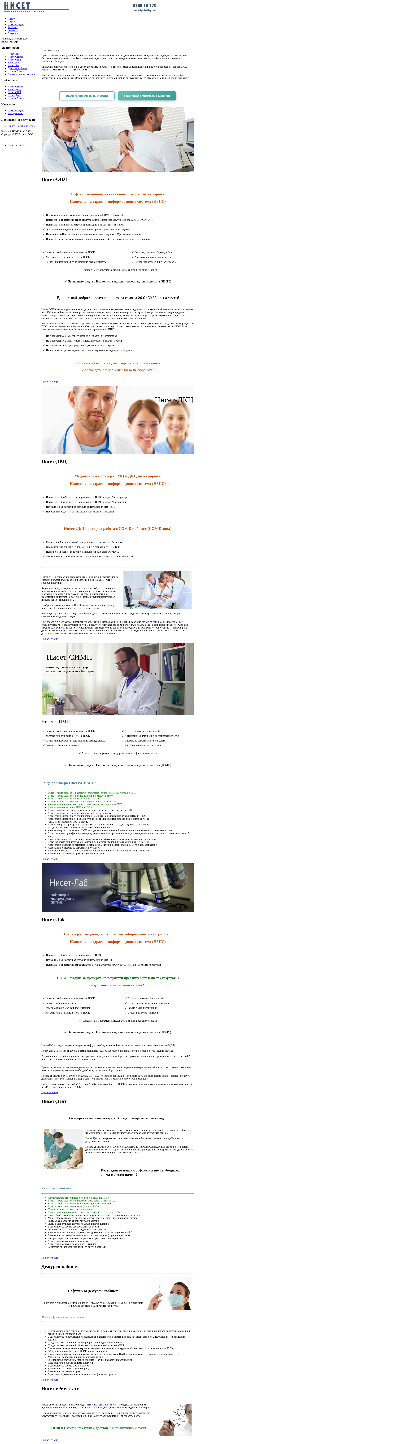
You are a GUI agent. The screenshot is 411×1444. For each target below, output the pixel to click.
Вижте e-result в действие (21, 126)
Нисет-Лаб (116, 1404)
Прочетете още (49, 381)
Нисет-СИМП (15, 86)
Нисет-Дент (14, 95)
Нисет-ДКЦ (98, 1404)
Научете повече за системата (87, 95)
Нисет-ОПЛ (14, 92)
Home (4, 41)
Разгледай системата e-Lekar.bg (147, 95)
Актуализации (16, 110)
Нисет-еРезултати (17, 98)
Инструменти (15, 113)
